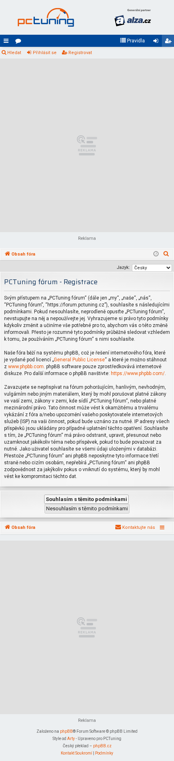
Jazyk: (123, 267)
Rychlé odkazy (7, 42)
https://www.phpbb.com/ (138, 373)
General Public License (79, 360)
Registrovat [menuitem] (169, 42)
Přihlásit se (45, 52)
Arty (71, 738)
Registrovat (80, 52)
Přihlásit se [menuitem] (157, 42)
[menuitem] (132, 41)
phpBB (66, 731)
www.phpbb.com (26, 366)
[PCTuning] (45, 17)
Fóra (19, 42)
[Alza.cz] (132, 17)
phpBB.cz (102, 746)
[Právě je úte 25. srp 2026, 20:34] (156, 254)
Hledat (14, 52)
